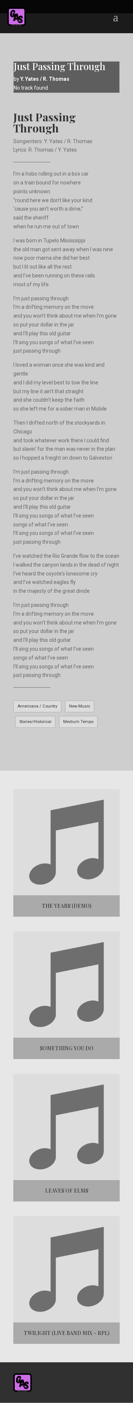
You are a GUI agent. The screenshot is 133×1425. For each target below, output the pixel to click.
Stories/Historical (35, 721)
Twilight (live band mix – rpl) (66, 1332)
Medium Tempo (78, 721)
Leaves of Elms (66, 1190)
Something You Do (66, 1048)
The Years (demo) (66, 905)
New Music (79, 706)
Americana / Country (37, 706)
